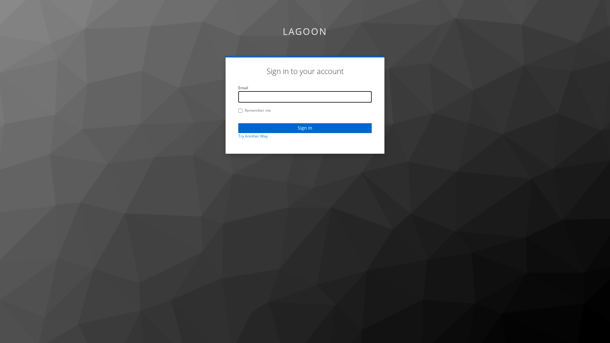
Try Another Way (253, 136)
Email (243, 88)
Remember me (258, 110)
